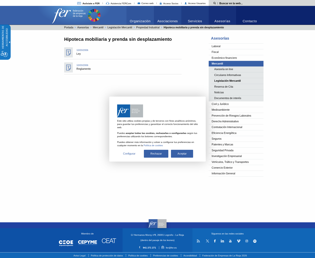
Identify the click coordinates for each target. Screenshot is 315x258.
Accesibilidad (190, 255)
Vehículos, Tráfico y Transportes (230, 162)
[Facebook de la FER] (215, 241)
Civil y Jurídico (220, 104)
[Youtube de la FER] (230, 241)
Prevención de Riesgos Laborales (231, 115)
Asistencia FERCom (120, 3)
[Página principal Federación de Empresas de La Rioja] (70, 15)
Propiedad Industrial (148, 27)
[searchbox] (236, 3)
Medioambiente (221, 109)
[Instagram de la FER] (247, 241)
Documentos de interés (227, 98)
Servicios (195, 21)
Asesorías (222, 21)
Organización (140, 21)
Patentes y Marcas (222, 144)
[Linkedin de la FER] (222, 241)
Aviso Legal (79, 255)
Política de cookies (138, 255)
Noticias (219, 92)
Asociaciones (167, 21)
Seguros (216, 138)
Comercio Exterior (222, 167)
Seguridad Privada (222, 150)
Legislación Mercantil (119, 27)
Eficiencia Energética (224, 133)
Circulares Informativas (227, 75)
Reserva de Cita (223, 86)
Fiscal (215, 52)
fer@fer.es (171, 247)
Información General (223, 173)
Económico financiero (224, 57)
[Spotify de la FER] (255, 241)
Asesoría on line (223, 69)
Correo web (147, 3)
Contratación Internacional (227, 127)
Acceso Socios (170, 3)
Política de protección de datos (107, 255)
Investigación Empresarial (227, 156)
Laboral (216, 46)
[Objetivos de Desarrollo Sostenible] (94, 15)
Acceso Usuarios (197, 3)
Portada (68, 27)
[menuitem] (88, 3)
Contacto (250, 21)
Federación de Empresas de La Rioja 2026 (224, 255)
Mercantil (98, 27)
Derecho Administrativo (225, 121)
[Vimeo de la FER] (238, 241)
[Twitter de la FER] (206, 242)
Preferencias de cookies (165, 255)
